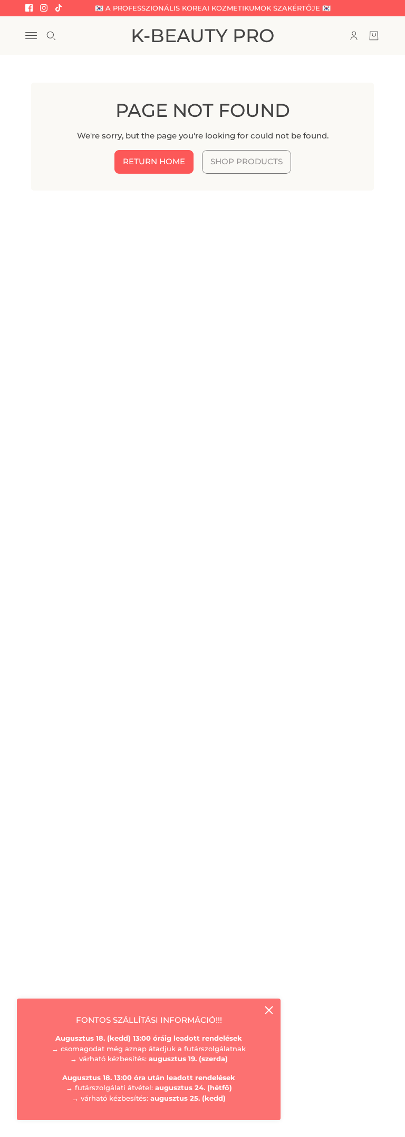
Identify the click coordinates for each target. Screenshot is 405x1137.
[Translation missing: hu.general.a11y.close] (269, 1010)
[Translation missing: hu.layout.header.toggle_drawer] (31, 35)
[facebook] (29, 8)
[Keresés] (51, 36)
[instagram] (44, 8)
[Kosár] (374, 36)
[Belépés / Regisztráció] (354, 36)
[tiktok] (58, 8)
